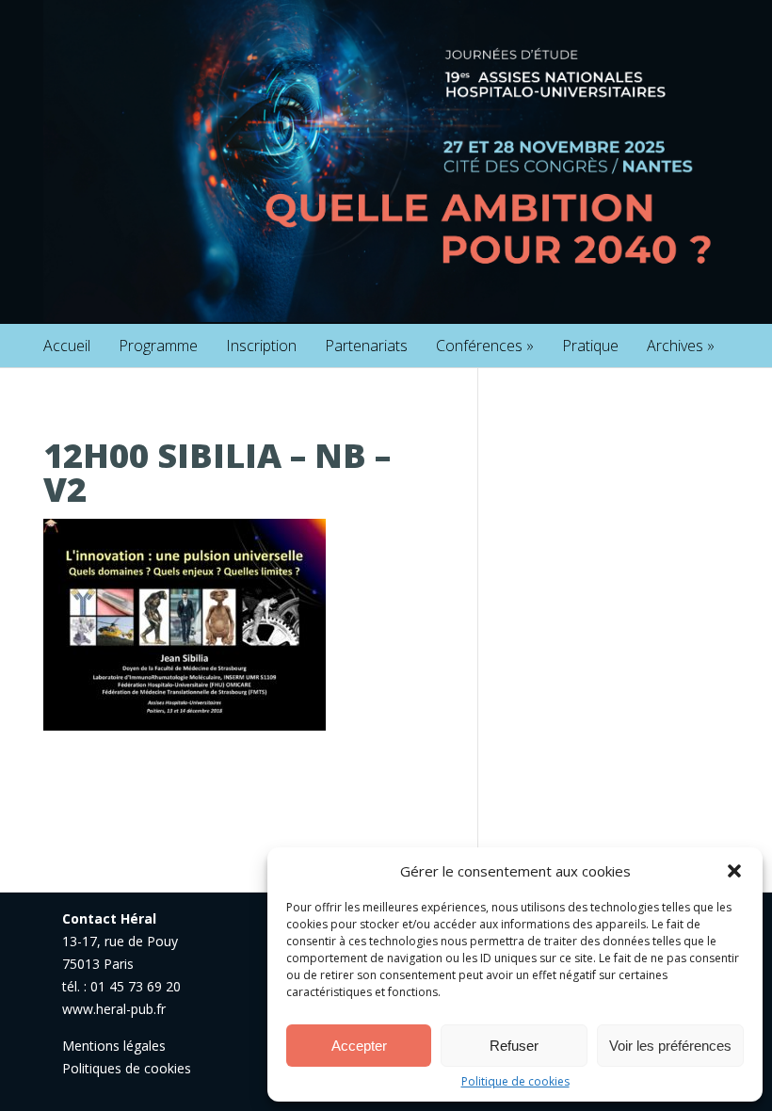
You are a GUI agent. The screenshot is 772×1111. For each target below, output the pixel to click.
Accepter (359, 1046)
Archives (681, 345)
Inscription (261, 345)
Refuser (514, 1046)
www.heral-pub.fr (114, 1009)
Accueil (66, 345)
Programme (158, 345)
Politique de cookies (515, 1081)
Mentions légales (114, 1046)
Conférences (485, 345)
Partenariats (366, 345)
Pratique (590, 345)
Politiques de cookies (126, 1068)
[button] (734, 870)
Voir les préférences (670, 1046)
